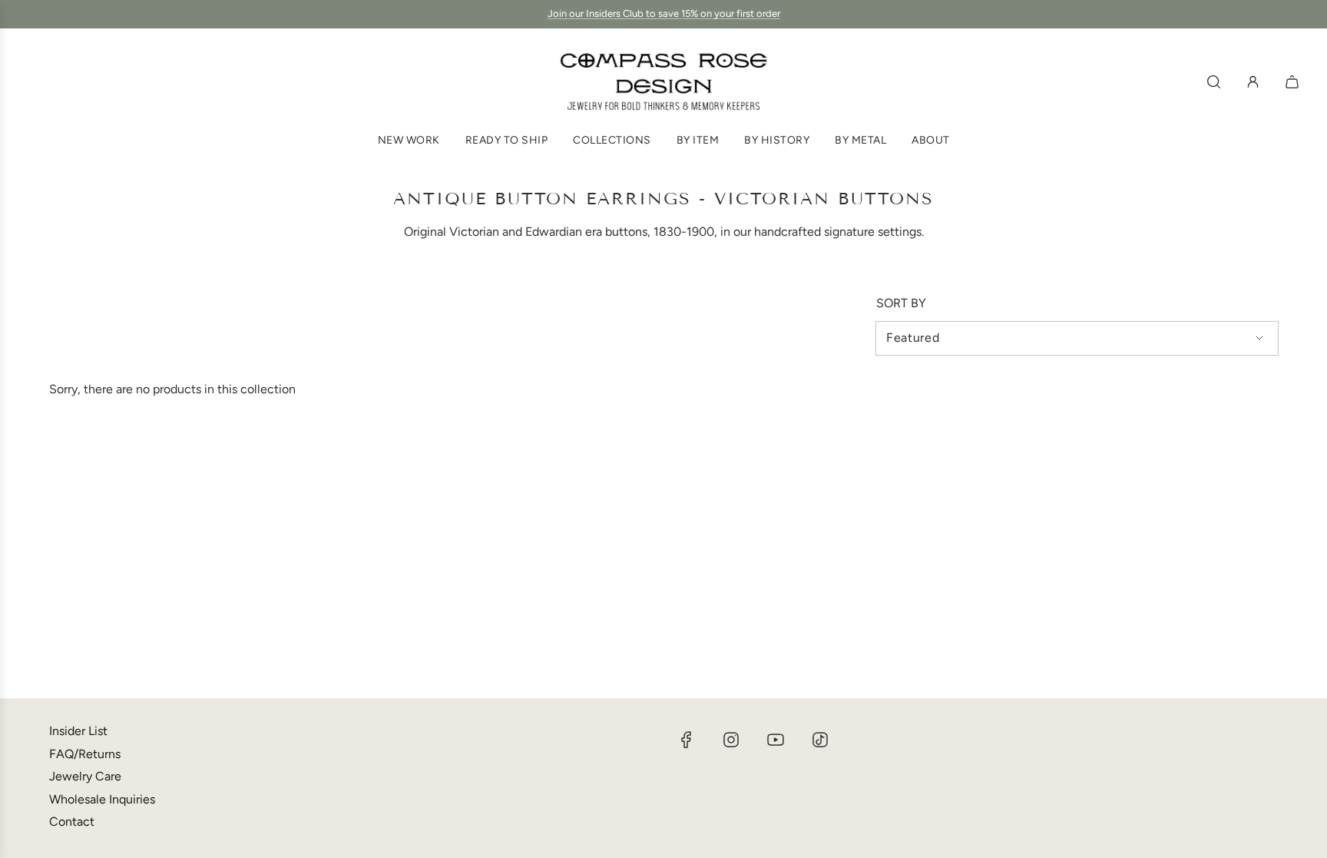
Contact (71, 821)
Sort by (901, 303)
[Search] (1213, 81)
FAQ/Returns (85, 754)
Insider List (78, 731)
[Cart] (1293, 81)
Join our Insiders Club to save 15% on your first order (664, 13)
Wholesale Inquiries (102, 799)
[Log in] (1252, 81)
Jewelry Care (85, 776)
